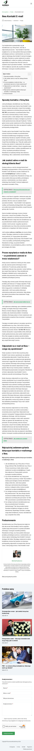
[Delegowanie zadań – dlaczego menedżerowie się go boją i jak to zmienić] (17, 627)
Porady (21, 20)
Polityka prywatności (27, 749)
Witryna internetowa (8, 698)
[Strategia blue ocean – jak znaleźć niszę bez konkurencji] (17, 600)
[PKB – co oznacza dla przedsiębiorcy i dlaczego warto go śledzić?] (17, 654)
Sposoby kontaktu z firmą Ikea (12, 76)
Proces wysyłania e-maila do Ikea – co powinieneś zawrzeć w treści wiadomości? (15, 83)
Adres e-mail (7, 693)
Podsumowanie (8, 93)
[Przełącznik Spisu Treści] (28, 74)
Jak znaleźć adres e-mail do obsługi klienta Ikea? (16, 79)
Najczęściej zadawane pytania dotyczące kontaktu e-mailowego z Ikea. (15, 90)
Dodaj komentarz (8, 704)
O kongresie (12, 746)
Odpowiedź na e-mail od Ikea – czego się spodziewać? (15, 87)
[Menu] (31, 3)
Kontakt (23, 746)
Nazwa (5, 688)
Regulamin (29, 746)
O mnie (18, 746)
